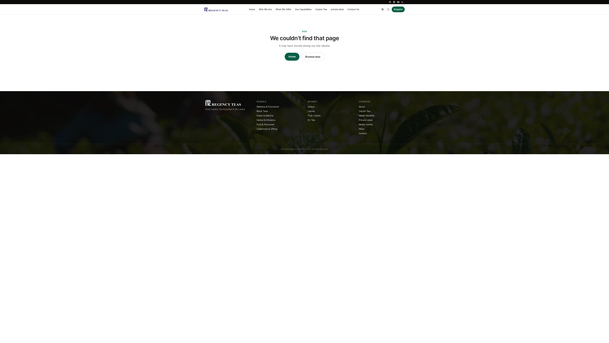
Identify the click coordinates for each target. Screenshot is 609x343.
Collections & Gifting (267, 129)
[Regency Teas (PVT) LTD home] (216, 9)
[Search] (388, 9)
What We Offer (283, 9)
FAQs (361, 129)
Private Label (365, 120)
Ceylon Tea (321, 9)
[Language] (382, 9)
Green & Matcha (265, 115)
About (362, 106)
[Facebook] (390, 2)
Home (252, 9)
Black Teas (262, 111)
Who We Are (265, 9)
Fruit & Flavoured (265, 124)
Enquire (398, 9)
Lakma (311, 111)
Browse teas (312, 56)
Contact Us (353, 9)
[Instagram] (394, 2)
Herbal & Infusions (266, 120)
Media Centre (366, 124)
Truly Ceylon (314, 115)
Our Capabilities (303, 9)
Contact (363, 133)
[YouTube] (398, 2)
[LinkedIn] (402, 2)
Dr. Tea (311, 120)
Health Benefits (366, 115)
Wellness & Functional (268, 106)
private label (337, 9)
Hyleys (311, 106)
